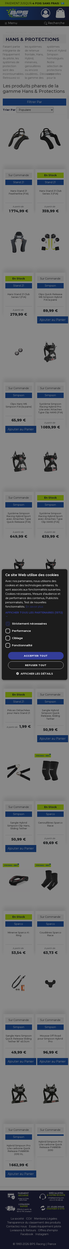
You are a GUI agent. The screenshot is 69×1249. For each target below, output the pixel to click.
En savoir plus (34, 606)
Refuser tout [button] (36, 665)
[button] (34, 614)
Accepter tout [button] (35, 655)
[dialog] (34, 624)
